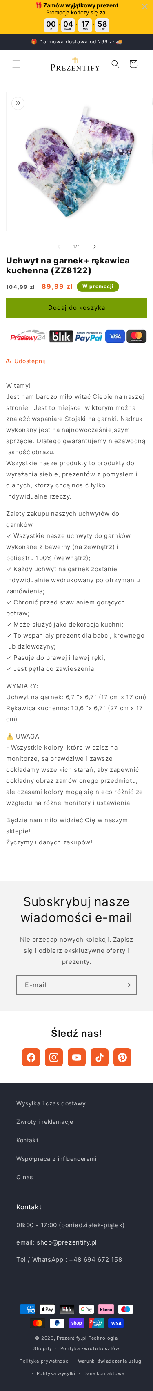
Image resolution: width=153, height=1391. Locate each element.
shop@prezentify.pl (67, 1242)
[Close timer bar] (145, 6)
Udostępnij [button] (29, 360)
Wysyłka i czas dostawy (51, 1103)
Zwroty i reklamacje (44, 1121)
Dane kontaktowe (104, 1373)
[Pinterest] (122, 1057)
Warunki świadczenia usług (110, 1361)
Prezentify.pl (72, 1338)
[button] (16, 64)
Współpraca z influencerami (56, 1158)
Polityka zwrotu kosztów (90, 1348)
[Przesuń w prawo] (95, 247)
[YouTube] (77, 1057)
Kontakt (27, 1140)
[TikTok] (100, 1057)
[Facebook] (31, 1057)
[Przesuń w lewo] (59, 247)
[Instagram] (54, 1057)
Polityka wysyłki (56, 1373)
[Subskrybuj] (127, 985)
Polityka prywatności (45, 1361)
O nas (24, 1177)
